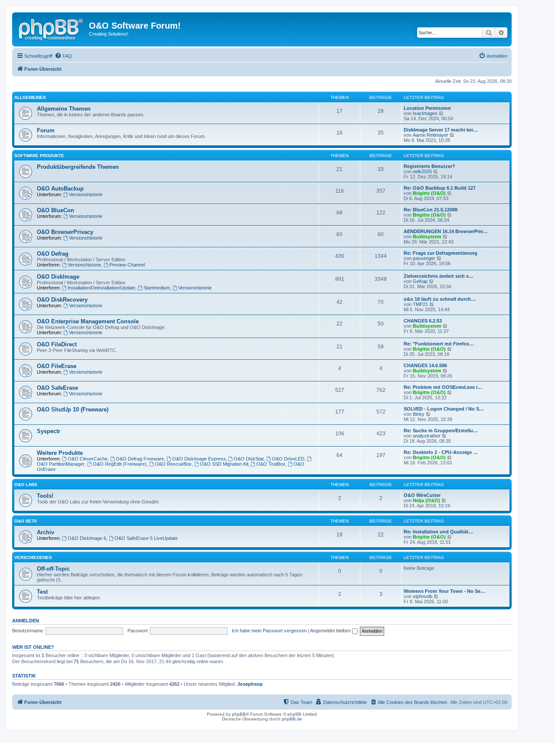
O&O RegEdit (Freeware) (120, 464)
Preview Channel (127, 264)
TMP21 (420, 304)
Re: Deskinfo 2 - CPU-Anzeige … (441, 452)
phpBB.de (292, 719)
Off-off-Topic (53, 568)
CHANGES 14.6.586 (425, 365)
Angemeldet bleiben (331, 630)
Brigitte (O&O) (429, 193)
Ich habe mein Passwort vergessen (269, 630)
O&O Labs (25, 484)
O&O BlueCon (55, 210)
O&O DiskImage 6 (87, 538)
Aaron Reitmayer (430, 135)
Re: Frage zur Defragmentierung (440, 253)
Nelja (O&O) (426, 500)
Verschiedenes (33, 557)
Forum (46, 130)
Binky (418, 414)
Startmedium (157, 287)
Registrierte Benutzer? (429, 166)
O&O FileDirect (57, 344)
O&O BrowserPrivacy (65, 232)
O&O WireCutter (422, 495)
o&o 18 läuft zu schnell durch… (440, 299)
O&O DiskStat (249, 458)
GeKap (420, 281)
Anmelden (25, 620)
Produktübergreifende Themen (78, 167)
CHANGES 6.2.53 (423, 320)
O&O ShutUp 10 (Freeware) (72, 409)
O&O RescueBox (173, 464)
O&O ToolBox (270, 464)
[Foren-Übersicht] (51, 28)
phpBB (239, 714)
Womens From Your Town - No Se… (444, 591)
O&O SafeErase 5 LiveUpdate (146, 538)
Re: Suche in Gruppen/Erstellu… (441, 430)
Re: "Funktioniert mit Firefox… (439, 343)
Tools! (45, 496)
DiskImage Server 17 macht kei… (441, 129)
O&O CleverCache (88, 458)
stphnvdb (422, 596)
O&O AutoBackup (60, 188)
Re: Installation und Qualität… (438, 531)
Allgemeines (30, 97)
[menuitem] (63, 56)
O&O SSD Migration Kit (224, 464)
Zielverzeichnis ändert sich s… (438, 276)
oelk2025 (422, 171)
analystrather (427, 435)
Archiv (45, 532)
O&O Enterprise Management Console (88, 321)
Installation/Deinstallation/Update (101, 287)
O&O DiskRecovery (62, 299)
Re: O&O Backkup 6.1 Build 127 (440, 188)
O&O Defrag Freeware (140, 458)
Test (42, 591)
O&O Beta (25, 521)
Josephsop (250, 684)
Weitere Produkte (60, 453)
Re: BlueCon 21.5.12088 (430, 209)
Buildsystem (427, 236)
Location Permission (427, 108)
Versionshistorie (85, 194)
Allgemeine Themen (64, 108)
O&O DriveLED (288, 458)
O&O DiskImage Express (199, 458)
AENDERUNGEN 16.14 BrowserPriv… (446, 231)
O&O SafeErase (57, 388)
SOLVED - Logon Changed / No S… (444, 408)
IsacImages (425, 113)
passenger (424, 258)
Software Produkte (39, 155)
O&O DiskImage (58, 276)
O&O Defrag (53, 253)
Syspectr (48, 431)
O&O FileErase (56, 366)
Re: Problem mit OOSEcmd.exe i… (443, 387)
